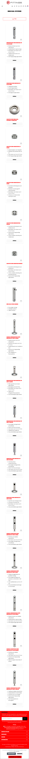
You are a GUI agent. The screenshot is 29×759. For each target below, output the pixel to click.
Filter (15, 19)
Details (14, 60)
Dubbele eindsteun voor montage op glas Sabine (13, 649)
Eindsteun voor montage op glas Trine (13, 84)
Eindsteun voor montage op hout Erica (13, 498)
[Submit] (24, 718)
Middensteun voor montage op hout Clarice (14, 381)
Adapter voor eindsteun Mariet (14, 263)
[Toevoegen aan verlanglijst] (21, 39)
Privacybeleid (24, 721)
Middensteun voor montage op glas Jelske (14, 43)
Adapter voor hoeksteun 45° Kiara (14, 147)
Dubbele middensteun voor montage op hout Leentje (13, 688)
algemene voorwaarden (11, 728)
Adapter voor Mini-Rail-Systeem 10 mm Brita (13, 120)
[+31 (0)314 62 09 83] (23, 6)
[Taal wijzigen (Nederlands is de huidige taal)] (27, 6)
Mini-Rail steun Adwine (12, 304)
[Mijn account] (18, 6)
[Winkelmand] (21, 6)
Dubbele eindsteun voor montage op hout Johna (13, 534)
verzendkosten (13, 744)
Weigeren (19, 753)
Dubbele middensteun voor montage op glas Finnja (13, 613)
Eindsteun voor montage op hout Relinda (13, 459)
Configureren (11, 753)
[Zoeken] (14, 6)
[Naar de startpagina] (14, 2)
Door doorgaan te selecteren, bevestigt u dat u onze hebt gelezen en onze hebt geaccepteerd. (15, 727)
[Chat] (25, 6)
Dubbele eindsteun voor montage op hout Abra (13, 571)
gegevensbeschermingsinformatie (11, 727)
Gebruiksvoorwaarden (11, 722)
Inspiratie (3, 734)
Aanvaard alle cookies (15, 757)
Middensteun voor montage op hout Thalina (14, 422)
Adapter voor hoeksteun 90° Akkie (14, 183)
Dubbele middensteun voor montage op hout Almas (13, 337)
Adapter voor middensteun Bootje (13, 223)
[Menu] (2, 6)
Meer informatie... (16, 751)
